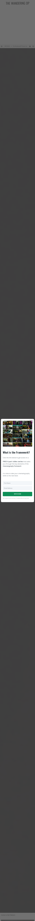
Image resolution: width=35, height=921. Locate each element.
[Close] (31, 421)
